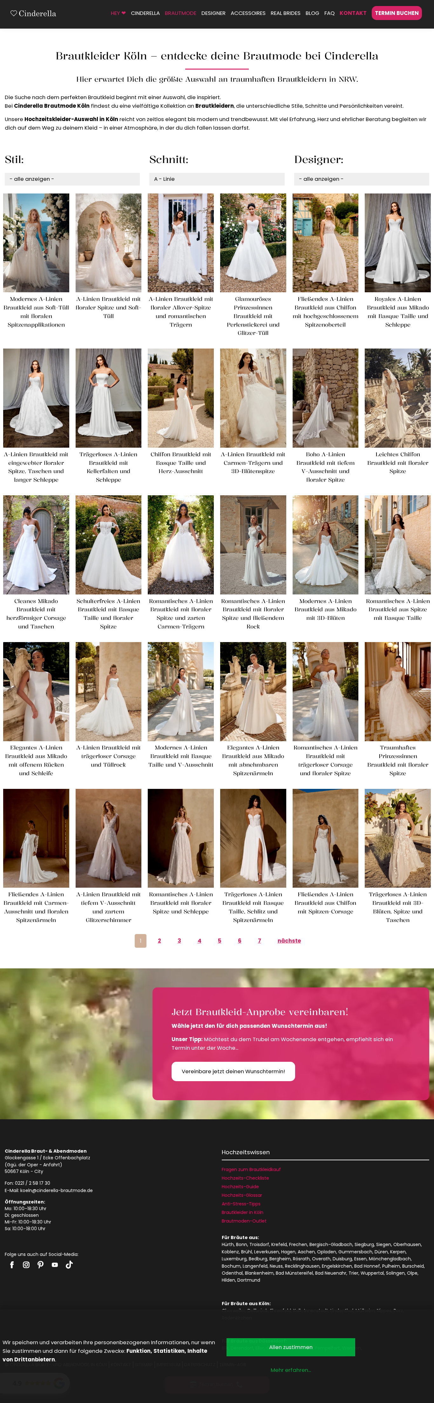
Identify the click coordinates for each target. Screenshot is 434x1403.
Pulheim (391, 1266)
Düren (381, 1252)
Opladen (326, 1252)
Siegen (383, 1244)
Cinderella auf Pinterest (40, 1265)
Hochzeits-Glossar (242, 1195)
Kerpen (398, 1252)
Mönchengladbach (390, 1259)
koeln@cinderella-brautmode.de (56, 1190)
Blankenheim (259, 1273)
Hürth (228, 1244)
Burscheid (413, 1266)
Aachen (306, 1252)
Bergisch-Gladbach (330, 1244)
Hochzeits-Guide (240, 1186)
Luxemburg (234, 1259)
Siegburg (364, 1244)
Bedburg (258, 1259)
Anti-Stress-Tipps (241, 1204)
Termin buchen (397, 13)
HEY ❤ (118, 13)
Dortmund (248, 1280)
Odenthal (232, 1273)
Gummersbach (355, 1252)
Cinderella (145, 13)
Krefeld (279, 1244)
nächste (289, 941)
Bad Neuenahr (330, 1273)
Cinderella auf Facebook (12, 1265)
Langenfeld (255, 1266)
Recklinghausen (302, 1266)
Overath (321, 1259)
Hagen (288, 1252)
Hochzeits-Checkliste (245, 1178)
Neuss (276, 1266)
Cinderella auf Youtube (55, 1265)
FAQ (329, 13)
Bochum (231, 1266)
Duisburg (342, 1259)
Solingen (395, 1273)
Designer (213, 13)
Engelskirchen (337, 1266)
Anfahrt (51, 1165)
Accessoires (248, 13)
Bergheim (280, 1259)
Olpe (412, 1273)
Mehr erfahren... (291, 1370)
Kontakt (353, 13)
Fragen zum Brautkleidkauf (251, 1169)
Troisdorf (259, 1244)
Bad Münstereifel (294, 1273)
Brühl (246, 1252)
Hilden (228, 1280)
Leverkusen (266, 1252)
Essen (360, 1259)
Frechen (298, 1244)
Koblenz (230, 1252)
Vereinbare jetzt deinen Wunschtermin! (233, 1071)
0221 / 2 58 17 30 (32, 1183)
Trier (353, 1273)
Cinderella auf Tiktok (69, 1265)
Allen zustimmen (291, 1347)
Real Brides (286, 13)
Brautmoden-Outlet (244, 1221)
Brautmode (180, 13)
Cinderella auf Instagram (26, 1265)
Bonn (241, 1244)
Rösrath (301, 1259)
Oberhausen (407, 1244)
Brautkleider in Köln (242, 1212)
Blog (312, 13)
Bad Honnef (367, 1266)
